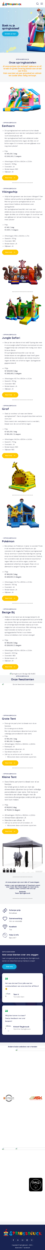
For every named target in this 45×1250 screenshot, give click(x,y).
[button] (41, 3)
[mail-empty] (22, 1240)
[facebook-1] (13, 1240)
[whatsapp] (18, 1240)
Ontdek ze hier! (10, 34)
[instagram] (27, 1240)
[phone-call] (32, 1240)
